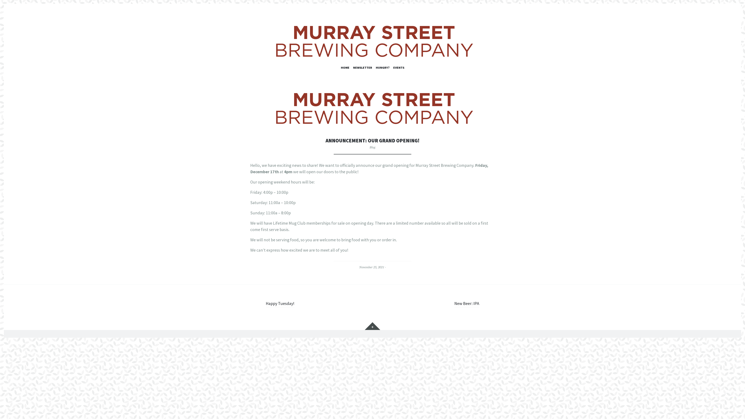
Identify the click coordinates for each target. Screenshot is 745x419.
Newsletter (362, 67)
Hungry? (383, 67)
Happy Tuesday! (280, 303)
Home (345, 67)
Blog (372, 147)
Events (398, 67)
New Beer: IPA (466, 303)
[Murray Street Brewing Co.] (372, 41)
